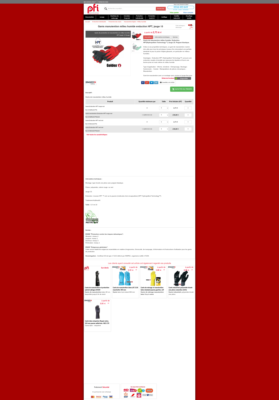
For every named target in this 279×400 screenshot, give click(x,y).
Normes (175, 37)
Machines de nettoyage (114, 17)
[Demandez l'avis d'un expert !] (92, 217)
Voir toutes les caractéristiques (97, 135)
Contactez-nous (103, 2)
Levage (102, 17)
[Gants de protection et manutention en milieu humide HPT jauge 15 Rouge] (108, 53)
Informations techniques (162, 37)
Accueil (87, 22)
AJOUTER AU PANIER (183, 89)
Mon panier (174, 13)
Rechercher (160, 8)
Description (148, 37)
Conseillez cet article (168, 82)
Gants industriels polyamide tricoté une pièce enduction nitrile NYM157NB (180, 290)
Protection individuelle (139, 17)
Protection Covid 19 (151, 17)
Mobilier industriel (177, 17)
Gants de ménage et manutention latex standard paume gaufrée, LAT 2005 (152, 290)
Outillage (164, 17)
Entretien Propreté (127, 17)
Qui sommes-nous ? (90, 2)
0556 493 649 (181, 7)
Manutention (89, 17)
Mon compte (188, 13)
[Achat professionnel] (93, 9)
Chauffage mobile (189, 17)
